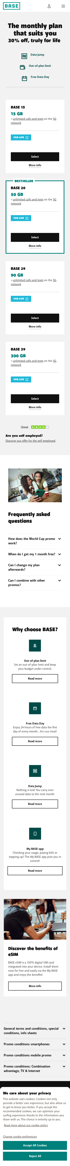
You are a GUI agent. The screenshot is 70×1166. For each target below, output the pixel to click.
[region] (35, 1126)
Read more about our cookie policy (26, 1125)
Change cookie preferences (20, 1137)
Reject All (35, 1156)
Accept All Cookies (35, 1145)
